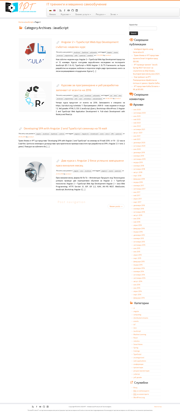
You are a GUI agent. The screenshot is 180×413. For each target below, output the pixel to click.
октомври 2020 (139, 146)
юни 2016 (136, 219)
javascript (60, 55)
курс (80, 98)
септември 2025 (139, 113)
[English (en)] (54, 10)
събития (61, 133)
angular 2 (77, 133)
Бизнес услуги (82, 14)
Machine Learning (139, 334)
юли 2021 (136, 136)
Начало (52, 14)
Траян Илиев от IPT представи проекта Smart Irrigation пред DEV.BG (146, 58)
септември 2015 (139, 245)
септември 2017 (139, 189)
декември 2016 (139, 205)
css (111, 95)
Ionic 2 (107, 133)
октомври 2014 (139, 275)
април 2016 (137, 225)
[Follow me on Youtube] (69, 10)
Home (20, 22)
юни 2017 (136, 192)
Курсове (65, 14)
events (136, 321)
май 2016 (136, 222)
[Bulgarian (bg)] (50, 10)
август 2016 (137, 215)
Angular (109, 52)
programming (69, 55)
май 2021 (136, 139)
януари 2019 (138, 162)
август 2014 (137, 281)
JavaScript (29, 22)
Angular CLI (85, 133)
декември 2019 (139, 152)
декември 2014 (139, 268)
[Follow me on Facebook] (65, 10)
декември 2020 (139, 143)
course (116, 52)
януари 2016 (138, 232)
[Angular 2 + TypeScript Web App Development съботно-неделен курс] (30, 48)
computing (137, 315)
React (135, 338)
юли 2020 (137, 149)
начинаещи (87, 98)
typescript (82, 55)
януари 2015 (138, 265)
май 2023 (137, 123)
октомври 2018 (139, 169)
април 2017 (137, 199)
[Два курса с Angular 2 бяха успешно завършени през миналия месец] (30, 167)
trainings (136, 351)
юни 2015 (136, 252)
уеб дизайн (93, 52)
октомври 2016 (139, 212)
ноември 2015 (138, 238)
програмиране (97, 98)
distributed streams (140, 318)
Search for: (133, 25)
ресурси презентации (141, 371)
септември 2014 (139, 278)
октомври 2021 (139, 129)
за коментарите (141, 394)
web (76, 98)
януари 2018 (138, 182)
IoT (134, 325)
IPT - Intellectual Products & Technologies (97, 406)
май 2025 (137, 119)
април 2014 (137, 291)
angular (76, 95)
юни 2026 (137, 110)
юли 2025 (137, 116)
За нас (113, 14)
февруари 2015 (139, 261)
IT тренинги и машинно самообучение (77, 4)
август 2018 (137, 172)
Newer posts (116, 206)
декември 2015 (139, 235)
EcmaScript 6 (94, 133)
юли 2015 (136, 248)
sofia (76, 55)
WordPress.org (139, 397)
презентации (138, 367)
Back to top (158, 406)
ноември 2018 (138, 166)
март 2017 (137, 202)
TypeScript (85, 52)
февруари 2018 (139, 179)
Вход (135, 388)
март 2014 (137, 295)
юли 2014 (136, 285)
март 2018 (137, 176)
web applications (139, 361)
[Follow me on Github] (73, 10)
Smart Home (138, 344)
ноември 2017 (138, 185)
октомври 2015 (139, 242)
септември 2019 (139, 159)
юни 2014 (136, 288)
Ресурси (100, 14)
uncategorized (138, 358)
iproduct (108, 55)
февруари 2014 (139, 298)
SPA (112, 133)
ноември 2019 (138, 156)
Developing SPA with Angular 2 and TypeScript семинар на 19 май (65, 128)
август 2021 (137, 133)
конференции (138, 364)
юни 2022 (137, 126)
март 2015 (137, 258)
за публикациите (141, 391)
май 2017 (136, 195)
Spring (135, 348)
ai (134, 308)
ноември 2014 (138, 271)
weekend (90, 55)
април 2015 (137, 255)
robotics (136, 341)
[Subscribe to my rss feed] (61, 10)
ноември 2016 (138, 209)
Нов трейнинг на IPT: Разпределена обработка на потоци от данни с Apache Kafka (146, 80)
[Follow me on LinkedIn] (77, 10)
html (115, 95)
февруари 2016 (139, 228)
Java (81, 95)
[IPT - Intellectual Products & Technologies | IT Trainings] (21, 7)
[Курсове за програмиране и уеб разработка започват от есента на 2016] (30, 91)
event (101, 133)
